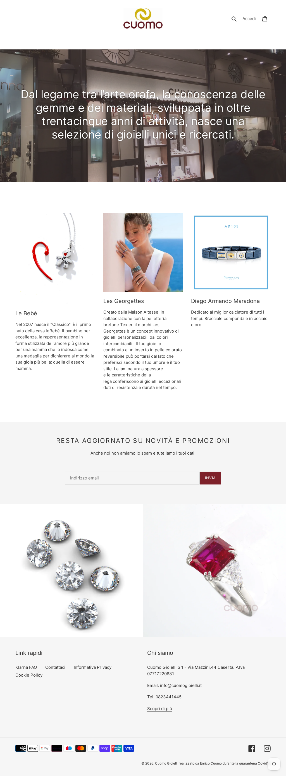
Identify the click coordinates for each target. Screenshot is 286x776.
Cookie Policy (28, 675)
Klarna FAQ (26, 667)
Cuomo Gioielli (166, 763)
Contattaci (55, 667)
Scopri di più (159, 708)
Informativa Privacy (92, 667)
